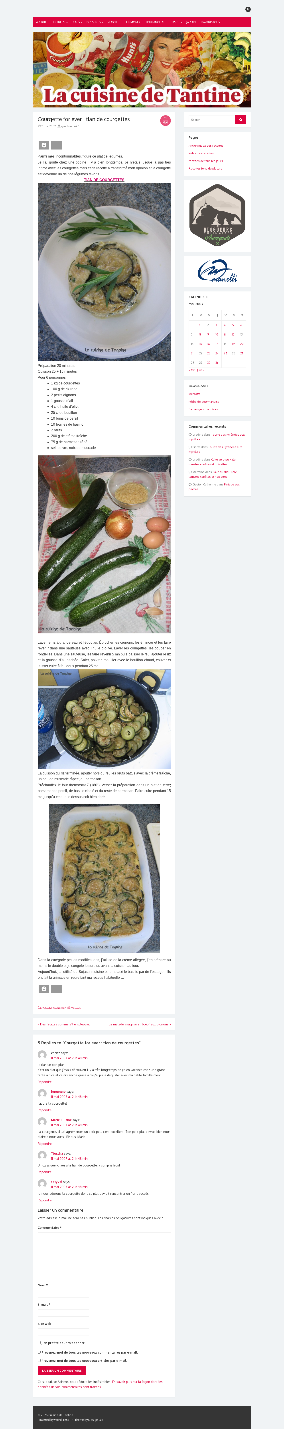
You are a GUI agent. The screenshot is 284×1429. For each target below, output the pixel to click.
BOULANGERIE (155, 22)
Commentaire (50, 1227)
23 (208, 353)
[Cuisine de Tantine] (142, 69)
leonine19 (58, 1091)
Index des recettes (201, 153)
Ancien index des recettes (206, 145)
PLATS (76, 22)
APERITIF (41, 22)
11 (225, 334)
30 (209, 362)
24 (217, 353)
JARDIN (191, 22)
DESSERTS (94, 22)
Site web (44, 1324)
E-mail (44, 1304)
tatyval (56, 1182)
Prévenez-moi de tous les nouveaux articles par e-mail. (84, 1360)
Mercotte (195, 394)
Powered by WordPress (53, 1419)
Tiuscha (57, 1153)
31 (216, 362)
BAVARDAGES (210, 22)
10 (216, 334)
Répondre (45, 1082)
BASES (175, 22)
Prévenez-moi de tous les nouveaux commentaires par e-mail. (89, 1352)
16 (208, 344)
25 (225, 353)
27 (241, 353)
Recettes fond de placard (205, 168)
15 (200, 344)
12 (233, 334)
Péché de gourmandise (204, 401)
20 (242, 344)
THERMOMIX (131, 22)
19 (233, 344)
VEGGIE (113, 22)
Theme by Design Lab (89, 1419)
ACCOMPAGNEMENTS (55, 1007)
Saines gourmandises (203, 409)
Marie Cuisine (61, 1120)
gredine (66, 126)
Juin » (200, 370)
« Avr (192, 370)
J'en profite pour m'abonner (63, 1343)
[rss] (248, 9)
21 (192, 353)
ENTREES (59, 22)
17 (216, 344)
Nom (43, 1285)
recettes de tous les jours (206, 161)
